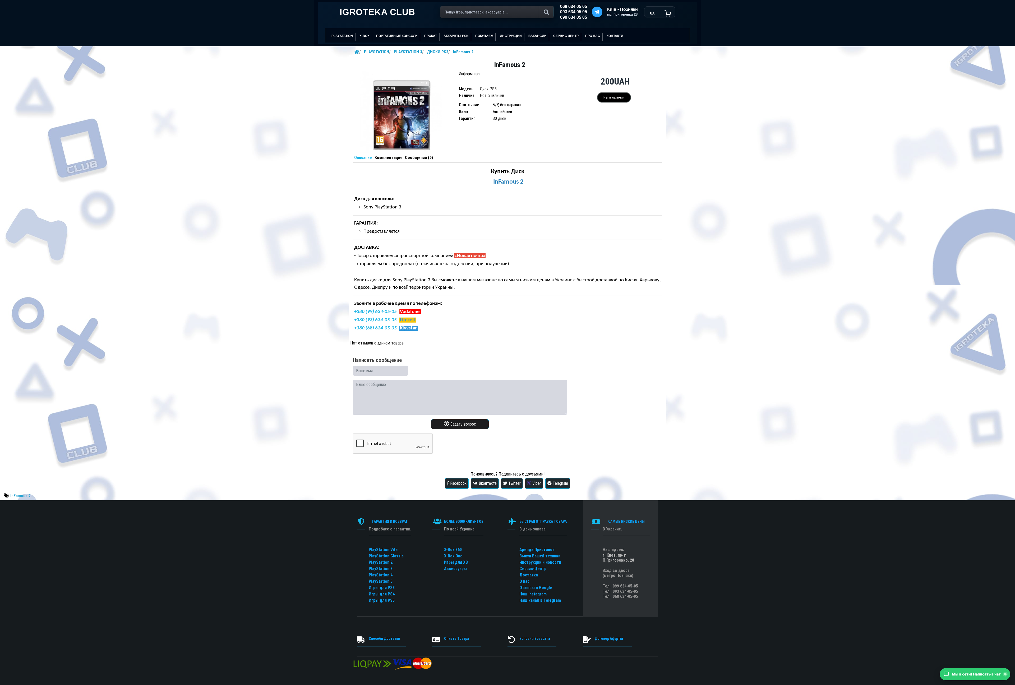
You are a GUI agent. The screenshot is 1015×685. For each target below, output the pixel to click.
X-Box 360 (453, 549)
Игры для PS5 (382, 600)
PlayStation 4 (381, 574)
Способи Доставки (384, 638)
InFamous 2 (463, 51)
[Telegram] (597, 12)
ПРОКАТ (430, 36)
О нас (524, 581)
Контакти (615, 36)
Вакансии (537, 36)
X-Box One (453, 555)
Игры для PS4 (382, 594)
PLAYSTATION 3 (408, 51)
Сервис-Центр (532, 568)
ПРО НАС (592, 36)
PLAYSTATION (376, 51)
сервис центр (566, 36)
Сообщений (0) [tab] (419, 157)
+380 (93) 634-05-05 (375, 320)
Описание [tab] (363, 157)
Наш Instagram (533, 594)
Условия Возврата (534, 638)
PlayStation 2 (381, 562)
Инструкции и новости (540, 562)
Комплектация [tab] (388, 157)
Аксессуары (455, 568)
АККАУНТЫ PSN (456, 36)
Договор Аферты (609, 638)
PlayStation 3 (381, 568)
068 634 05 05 (573, 6)
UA (652, 13)
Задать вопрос (462, 424)
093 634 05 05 (573, 12)
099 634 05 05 (573, 17)
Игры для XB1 (457, 562)
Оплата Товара (456, 638)
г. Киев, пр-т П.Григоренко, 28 (618, 558)
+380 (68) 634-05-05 (375, 328)
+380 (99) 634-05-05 (375, 311)
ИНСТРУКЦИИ (511, 36)
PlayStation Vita (383, 549)
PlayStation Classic (386, 555)
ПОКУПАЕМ (484, 36)
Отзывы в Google (535, 587)
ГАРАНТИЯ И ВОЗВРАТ (390, 521)
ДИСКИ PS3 (437, 51)
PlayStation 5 (381, 581)
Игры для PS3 (382, 587)
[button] (975, 674)
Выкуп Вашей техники (539, 555)
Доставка (528, 574)
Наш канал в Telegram (540, 600)
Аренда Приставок (537, 549)
